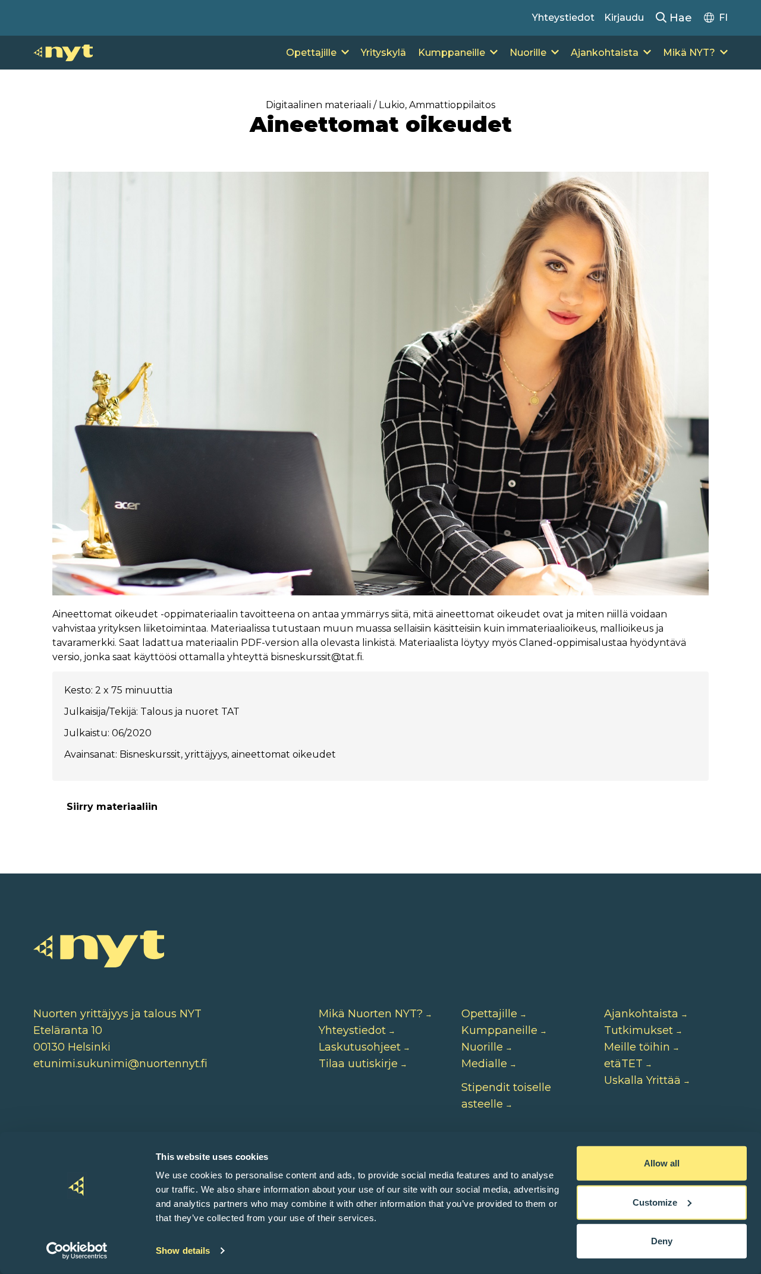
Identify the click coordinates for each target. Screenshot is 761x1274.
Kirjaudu (624, 17)
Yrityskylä (383, 52)
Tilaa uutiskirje (358, 1063)
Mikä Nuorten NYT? (371, 1013)
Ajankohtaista (605, 52)
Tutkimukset (638, 1030)
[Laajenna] (345, 53)
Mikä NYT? (689, 52)
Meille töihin (637, 1047)
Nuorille (528, 52)
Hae (679, 17)
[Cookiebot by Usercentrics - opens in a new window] (77, 1251)
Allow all (662, 1163)
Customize (655, 1202)
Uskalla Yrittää (642, 1080)
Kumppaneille (451, 52)
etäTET (623, 1063)
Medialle (484, 1063)
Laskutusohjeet (360, 1047)
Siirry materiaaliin (112, 806)
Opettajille (311, 52)
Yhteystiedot (563, 17)
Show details (183, 1250)
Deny (661, 1241)
